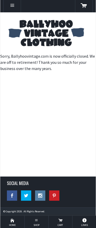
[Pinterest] (54, 195)
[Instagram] (40, 195)
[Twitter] (26, 195)
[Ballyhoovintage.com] (48, 32)
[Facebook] (12, 195)
